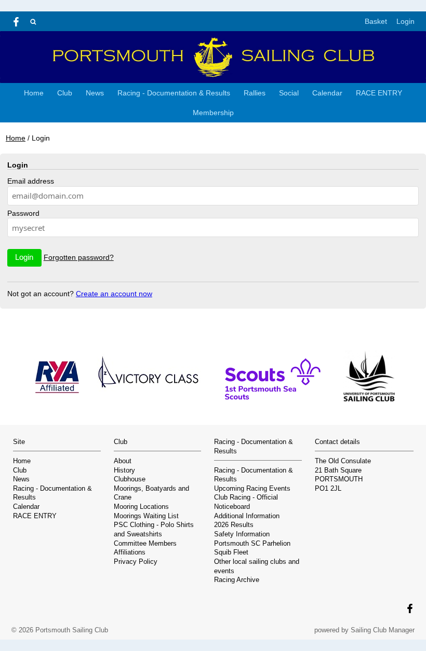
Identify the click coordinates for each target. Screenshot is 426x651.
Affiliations (129, 552)
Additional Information (246, 516)
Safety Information (242, 534)
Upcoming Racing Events (252, 488)
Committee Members (145, 543)
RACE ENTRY (379, 93)
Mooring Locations (141, 506)
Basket (376, 21)
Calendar (327, 93)
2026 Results (234, 525)
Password (23, 213)
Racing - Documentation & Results (173, 93)
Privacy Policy (135, 561)
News (95, 93)
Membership (213, 112)
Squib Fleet (231, 552)
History (124, 470)
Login (405, 21)
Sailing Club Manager (383, 630)
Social (289, 93)
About (122, 461)
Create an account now (114, 293)
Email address (30, 181)
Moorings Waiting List (146, 516)
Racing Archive (236, 580)
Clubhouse (129, 479)
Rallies (254, 93)
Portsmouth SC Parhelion (252, 543)
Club (64, 93)
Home (34, 93)
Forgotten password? (79, 257)
